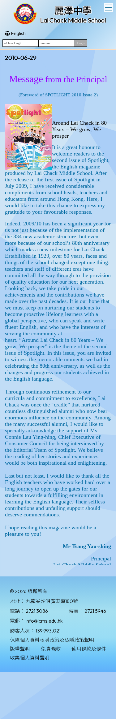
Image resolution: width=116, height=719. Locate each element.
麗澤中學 (73, 11)
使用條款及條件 (88, 649)
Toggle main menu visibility (108, 7)
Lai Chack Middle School (73, 20)
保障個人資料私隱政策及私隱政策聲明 (52, 640)
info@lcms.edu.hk (44, 621)
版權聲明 (20, 649)
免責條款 (51, 649)
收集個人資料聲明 (29, 658)
